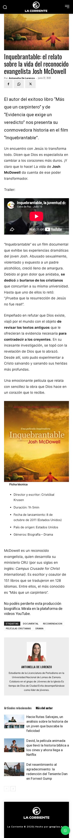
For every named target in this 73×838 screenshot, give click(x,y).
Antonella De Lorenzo (22, 78)
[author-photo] (36, 661)
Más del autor (44, 708)
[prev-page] (6, 788)
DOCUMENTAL (31, 623)
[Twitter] (30, 84)
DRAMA (39, 628)
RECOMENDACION (52, 623)
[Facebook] (8, 84)
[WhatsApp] (19, 84)
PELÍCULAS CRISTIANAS (18, 628)
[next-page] (13, 788)
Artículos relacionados (18, 708)
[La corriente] (36, 6)
